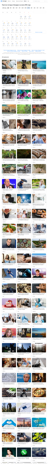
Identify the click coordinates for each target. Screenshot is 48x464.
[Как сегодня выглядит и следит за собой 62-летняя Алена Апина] (9, 335)
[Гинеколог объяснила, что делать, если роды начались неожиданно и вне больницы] (24, 365)
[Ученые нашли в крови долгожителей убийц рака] (24, 276)
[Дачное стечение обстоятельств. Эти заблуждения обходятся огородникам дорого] (39, 111)
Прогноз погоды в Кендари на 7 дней (38, 50)
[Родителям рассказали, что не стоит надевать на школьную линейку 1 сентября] (24, 216)
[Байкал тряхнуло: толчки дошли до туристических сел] (39, 335)
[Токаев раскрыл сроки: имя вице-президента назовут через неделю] (24, 380)
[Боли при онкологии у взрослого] (9, 201)
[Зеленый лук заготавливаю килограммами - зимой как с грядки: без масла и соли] (9, 395)
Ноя (40, 7)
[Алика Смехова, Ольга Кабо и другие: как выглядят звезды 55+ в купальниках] (9, 455)
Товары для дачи (38, 51)
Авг (31, 7)
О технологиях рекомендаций (28, 463)
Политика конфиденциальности (19, 463)
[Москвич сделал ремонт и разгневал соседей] (24, 305)
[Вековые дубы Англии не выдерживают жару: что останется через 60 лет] (39, 440)
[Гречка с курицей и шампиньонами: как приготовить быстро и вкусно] (39, 395)
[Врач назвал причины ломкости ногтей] (39, 171)
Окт (37, 7)
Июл (29, 7)
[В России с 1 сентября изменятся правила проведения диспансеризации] (39, 231)
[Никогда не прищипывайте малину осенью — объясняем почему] (39, 96)
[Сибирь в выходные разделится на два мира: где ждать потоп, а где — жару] (9, 380)
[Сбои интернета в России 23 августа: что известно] (24, 440)
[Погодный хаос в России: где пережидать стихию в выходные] (39, 455)
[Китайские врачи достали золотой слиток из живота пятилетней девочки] (39, 320)
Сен (34, 7)
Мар (16, 7)
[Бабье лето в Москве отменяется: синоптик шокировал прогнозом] (9, 96)
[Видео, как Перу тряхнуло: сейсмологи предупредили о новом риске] (39, 365)
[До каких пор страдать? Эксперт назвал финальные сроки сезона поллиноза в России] (39, 186)
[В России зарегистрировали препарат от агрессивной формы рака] (24, 320)
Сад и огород (31, 51)
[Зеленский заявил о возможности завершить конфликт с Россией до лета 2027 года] (9, 410)
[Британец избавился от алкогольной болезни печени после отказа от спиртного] (24, 261)
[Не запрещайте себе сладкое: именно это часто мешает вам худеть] (9, 305)
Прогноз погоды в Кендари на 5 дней (23, 50)
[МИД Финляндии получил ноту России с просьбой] (9, 276)
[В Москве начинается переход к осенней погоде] (24, 350)
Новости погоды (24, 51)
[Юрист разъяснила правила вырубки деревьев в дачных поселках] (9, 365)
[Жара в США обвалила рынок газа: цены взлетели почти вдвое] (24, 395)
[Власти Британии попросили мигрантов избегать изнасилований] (9, 111)
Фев (13, 7)
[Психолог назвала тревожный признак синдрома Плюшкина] (24, 290)
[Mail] (1, 1)
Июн (26, 7)
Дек (43, 7)
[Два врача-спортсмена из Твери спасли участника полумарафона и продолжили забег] (9, 425)
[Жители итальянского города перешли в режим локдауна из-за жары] (24, 201)
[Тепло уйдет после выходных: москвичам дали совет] (24, 186)
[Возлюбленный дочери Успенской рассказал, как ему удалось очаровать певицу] (9, 261)
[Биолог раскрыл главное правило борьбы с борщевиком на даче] (39, 425)
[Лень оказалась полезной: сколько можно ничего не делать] (24, 141)
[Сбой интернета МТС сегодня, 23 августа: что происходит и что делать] (39, 290)
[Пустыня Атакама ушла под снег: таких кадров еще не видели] (39, 261)
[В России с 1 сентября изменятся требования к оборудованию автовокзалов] (24, 335)
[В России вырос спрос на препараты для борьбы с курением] (39, 141)
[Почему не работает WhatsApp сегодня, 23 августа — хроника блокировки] (24, 455)
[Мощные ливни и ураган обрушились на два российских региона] (24, 171)
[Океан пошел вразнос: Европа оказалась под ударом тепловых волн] (39, 67)
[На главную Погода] (4, 1)
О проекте (12, 463)
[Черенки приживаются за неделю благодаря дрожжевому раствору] (9, 156)
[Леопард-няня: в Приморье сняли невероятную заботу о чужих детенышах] (24, 111)
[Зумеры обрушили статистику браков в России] (24, 231)
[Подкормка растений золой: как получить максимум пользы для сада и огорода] (39, 410)
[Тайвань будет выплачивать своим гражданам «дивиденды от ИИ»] (24, 425)
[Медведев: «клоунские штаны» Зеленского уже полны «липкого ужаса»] (9, 246)
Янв (10, 7)
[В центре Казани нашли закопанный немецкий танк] (9, 126)
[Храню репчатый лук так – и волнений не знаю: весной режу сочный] (9, 171)
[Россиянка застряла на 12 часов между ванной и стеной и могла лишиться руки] (39, 305)
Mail (1, 463)
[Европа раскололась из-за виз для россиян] (24, 410)
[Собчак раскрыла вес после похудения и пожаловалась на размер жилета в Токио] (39, 380)
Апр (19, 7)
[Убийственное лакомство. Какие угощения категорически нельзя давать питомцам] (24, 126)
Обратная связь (35, 463)
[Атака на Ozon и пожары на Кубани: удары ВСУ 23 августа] (9, 350)
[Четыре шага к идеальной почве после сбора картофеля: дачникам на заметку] (39, 126)
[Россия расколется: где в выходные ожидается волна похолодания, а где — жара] (24, 67)
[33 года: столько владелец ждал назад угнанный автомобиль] (9, 290)
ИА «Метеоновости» (44, 463)
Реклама (8, 463)
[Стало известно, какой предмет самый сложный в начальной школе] (9, 320)
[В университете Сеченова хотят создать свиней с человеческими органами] (39, 156)
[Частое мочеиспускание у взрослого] (9, 216)
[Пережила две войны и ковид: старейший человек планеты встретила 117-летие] (24, 82)
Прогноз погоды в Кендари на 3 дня (10, 50)
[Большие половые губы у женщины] (9, 67)
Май (23, 7)
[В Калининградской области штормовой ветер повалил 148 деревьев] (39, 246)
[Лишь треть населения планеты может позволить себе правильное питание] (9, 231)
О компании (4, 463)
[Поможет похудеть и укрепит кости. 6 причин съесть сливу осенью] (24, 96)
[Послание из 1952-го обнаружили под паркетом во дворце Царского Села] (39, 82)
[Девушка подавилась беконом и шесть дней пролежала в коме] (39, 201)
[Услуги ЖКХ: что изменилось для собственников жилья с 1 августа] (9, 82)
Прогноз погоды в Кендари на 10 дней (13, 51)
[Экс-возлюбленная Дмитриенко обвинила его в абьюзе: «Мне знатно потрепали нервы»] (39, 276)
